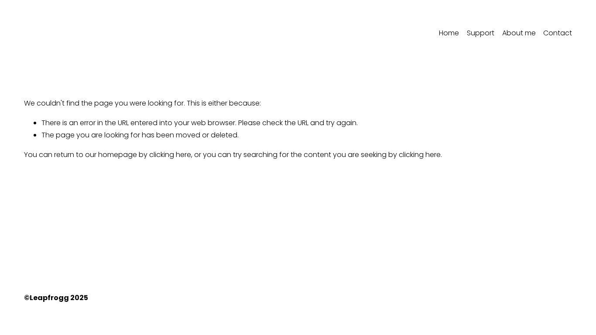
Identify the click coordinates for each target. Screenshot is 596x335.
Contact (557, 33)
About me (519, 33)
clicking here (170, 155)
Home (449, 33)
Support (480, 33)
